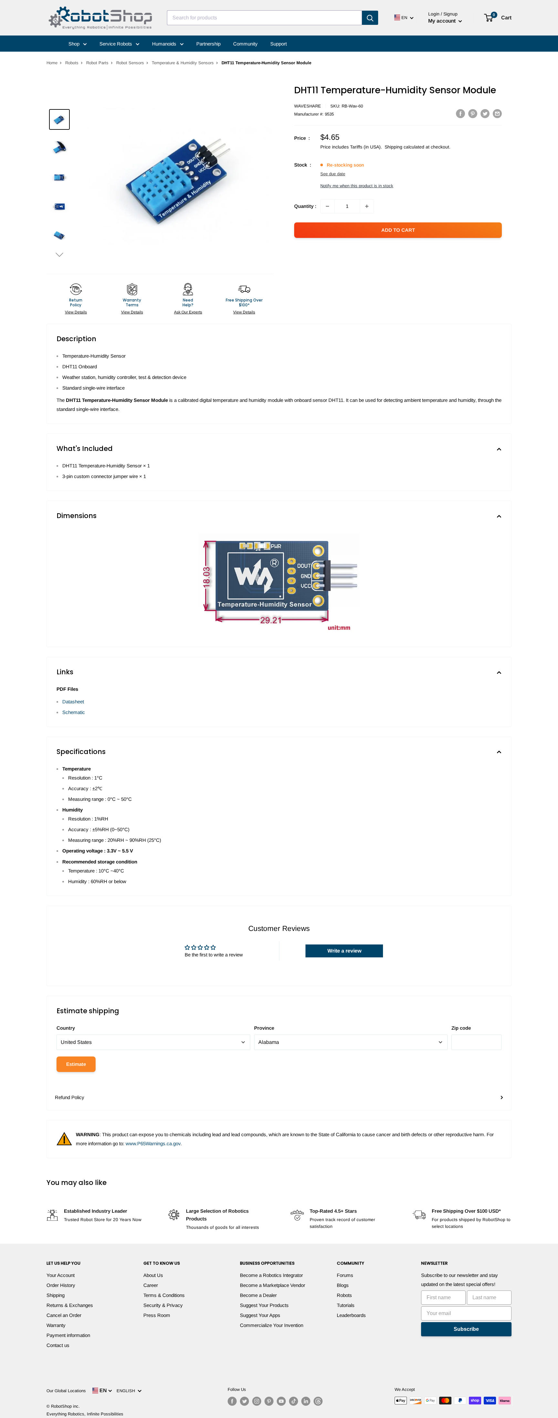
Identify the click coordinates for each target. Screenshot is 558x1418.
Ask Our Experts (188, 312)
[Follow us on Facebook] (232, 1401)
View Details (76, 312)
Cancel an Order (63, 1315)
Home (51, 62)
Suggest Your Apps (260, 1315)
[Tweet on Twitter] (485, 113)
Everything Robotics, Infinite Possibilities (84, 1414)
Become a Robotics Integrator (271, 1275)
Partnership (208, 43)
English (127, 1390)
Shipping (55, 1295)
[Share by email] (497, 113)
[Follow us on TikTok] (293, 1401)
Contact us (57, 1345)
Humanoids (165, 43)
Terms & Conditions (164, 1295)
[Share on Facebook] (460, 113)
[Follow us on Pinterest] (269, 1401)
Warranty (56, 1325)
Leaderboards (351, 1315)
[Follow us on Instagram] (256, 1401)
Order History (60, 1285)
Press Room (156, 1315)
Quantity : (305, 206)
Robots (71, 62)
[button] (59, 254)
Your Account (60, 1275)
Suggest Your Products (264, 1305)
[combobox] (264, 17)
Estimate (76, 1064)
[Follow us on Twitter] (244, 1401)
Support (278, 43)
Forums (345, 1275)
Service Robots (116, 43)
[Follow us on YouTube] (281, 1401)
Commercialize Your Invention (271, 1325)
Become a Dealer (258, 1295)
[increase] (367, 206)
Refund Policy (69, 1097)
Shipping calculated (404, 146)
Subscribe (466, 1329)
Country (66, 1028)
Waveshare (307, 106)
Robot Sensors (130, 62)
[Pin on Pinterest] (472, 113)
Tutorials (346, 1305)
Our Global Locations (66, 1390)
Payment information (68, 1335)
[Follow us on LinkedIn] (305, 1401)
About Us (153, 1275)
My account (442, 21)
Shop (74, 43)
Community (245, 43)
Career (150, 1285)
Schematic (73, 712)
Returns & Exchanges (69, 1305)
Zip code (461, 1028)
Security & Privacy (163, 1305)
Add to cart (398, 230)
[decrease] (327, 206)
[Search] (370, 18)
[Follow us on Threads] (318, 1401)
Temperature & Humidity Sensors (183, 62)
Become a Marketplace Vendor (272, 1285)
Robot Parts (97, 62)
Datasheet (73, 701)
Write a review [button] (344, 951)
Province (264, 1028)
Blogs (343, 1285)
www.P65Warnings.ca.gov (153, 1143)
